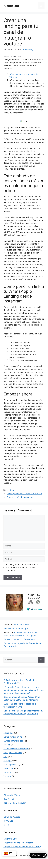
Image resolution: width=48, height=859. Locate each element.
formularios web (21, 624)
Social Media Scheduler (14, 803)
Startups (7, 760)
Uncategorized (10, 764)
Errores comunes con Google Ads (19, 639)
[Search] (41, 660)
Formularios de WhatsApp (15, 628)
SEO (5, 756)
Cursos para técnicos (13, 741)
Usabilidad (8, 768)
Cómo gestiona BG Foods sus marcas (24, 494)
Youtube (10, 490)
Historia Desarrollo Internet (16, 749)
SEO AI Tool (8, 799)
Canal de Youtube (11, 817)
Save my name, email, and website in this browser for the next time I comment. (23, 567)
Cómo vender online (12, 737)
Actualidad (8, 733)
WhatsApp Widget (11, 795)
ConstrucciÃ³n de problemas (20, 497)
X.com (6, 825)
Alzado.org (11, 6)
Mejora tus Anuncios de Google (18, 843)
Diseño (6, 745)
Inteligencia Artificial (12, 752)
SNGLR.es (8, 821)
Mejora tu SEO (10, 839)
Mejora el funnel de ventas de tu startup (22, 847)
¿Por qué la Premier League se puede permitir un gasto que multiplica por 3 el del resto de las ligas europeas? (23, 690)
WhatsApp (8, 772)
